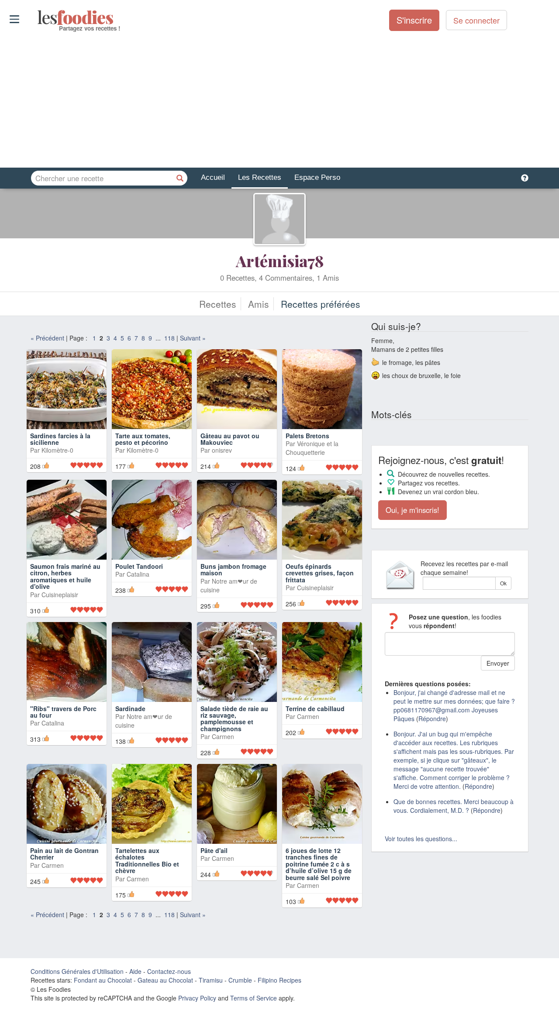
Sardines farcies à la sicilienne (60, 439)
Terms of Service (253, 998)
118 (169, 338)
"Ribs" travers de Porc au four (63, 711)
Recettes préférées (320, 303)
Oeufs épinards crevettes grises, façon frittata (320, 573)
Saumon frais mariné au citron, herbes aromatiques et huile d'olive (65, 576)
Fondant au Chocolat (103, 980)
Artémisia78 (280, 260)
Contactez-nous (169, 971)
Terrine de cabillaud (315, 708)
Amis (258, 303)
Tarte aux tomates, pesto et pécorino (142, 439)
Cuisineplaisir (59, 594)
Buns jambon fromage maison (233, 569)
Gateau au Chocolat (165, 980)
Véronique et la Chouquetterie (312, 448)
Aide (135, 971)
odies (38, 17)
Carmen (223, 736)
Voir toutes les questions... (421, 838)
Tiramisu (211, 980)
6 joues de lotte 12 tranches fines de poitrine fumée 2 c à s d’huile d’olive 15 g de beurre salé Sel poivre (319, 864)
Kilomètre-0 (57, 450)
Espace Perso (317, 177)
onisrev (222, 450)
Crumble (240, 980)
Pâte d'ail (214, 850)
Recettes (217, 303)
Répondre (432, 718)
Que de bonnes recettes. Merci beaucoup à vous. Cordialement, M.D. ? (453, 806)
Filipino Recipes (279, 980)
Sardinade (130, 708)
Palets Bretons (307, 435)
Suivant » (193, 338)
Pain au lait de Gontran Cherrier (64, 853)
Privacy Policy (197, 998)
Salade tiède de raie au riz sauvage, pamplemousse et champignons (234, 718)
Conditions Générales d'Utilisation (77, 971)
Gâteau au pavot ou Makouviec (229, 439)
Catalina (138, 574)
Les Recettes (259, 177)
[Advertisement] (279, 100)
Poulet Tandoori (139, 566)
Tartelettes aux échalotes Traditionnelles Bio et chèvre (147, 860)
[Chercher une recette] (180, 178)
